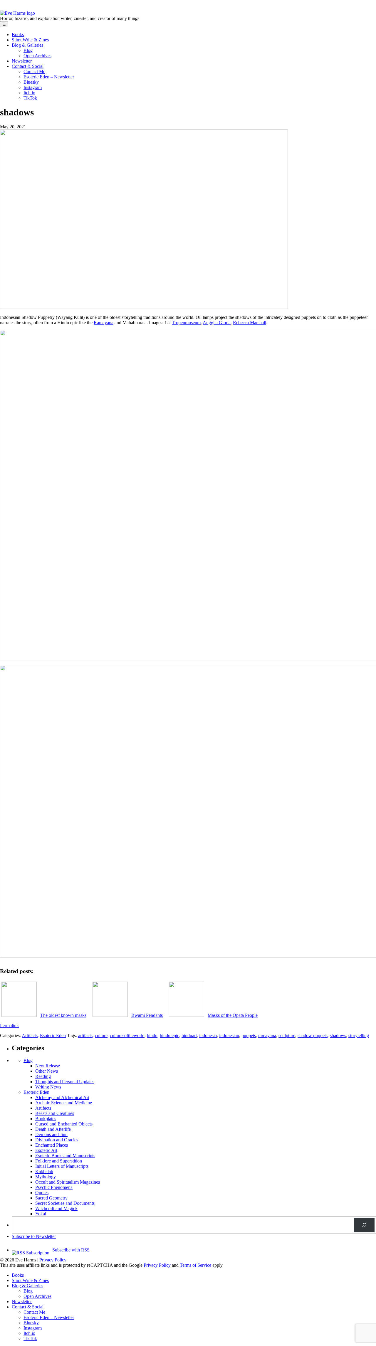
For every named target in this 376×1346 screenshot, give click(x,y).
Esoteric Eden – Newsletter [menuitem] (49, 1317)
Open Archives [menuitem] (37, 1296)
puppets (248, 1035)
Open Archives (37, 55)
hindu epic (169, 1035)
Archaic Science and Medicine (63, 1102)
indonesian (229, 1035)
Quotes (41, 1192)
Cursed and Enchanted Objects (64, 1123)
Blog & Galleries (27, 45)
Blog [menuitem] (28, 1290)
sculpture (286, 1035)
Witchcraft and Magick (56, 1208)
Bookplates (45, 1118)
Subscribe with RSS (71, 1249)
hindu (152, 1035)
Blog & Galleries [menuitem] (27, 1285)
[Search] (364, 1225)
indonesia (208, 1035)
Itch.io (29, 92)
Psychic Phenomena (54, 1187)
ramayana (267, 1035)
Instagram (33, 87)
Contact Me (34, 71)
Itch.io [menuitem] (29, 1333)
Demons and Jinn (51, 1134)
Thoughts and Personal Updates (64, 1081)
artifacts (85, 1035)
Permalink (9, 1025)
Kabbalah (44, 1171)
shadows (338, 1035)
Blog (28, 50)
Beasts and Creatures (54, 1113)
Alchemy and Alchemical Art (62, 1097)
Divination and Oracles (56, 1139)
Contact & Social (27, 66)
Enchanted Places (51, 1145)
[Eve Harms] (17, 13)
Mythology (45, 1176)
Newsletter (22, 60)
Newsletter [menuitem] (22, 1301)
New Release (47, 1065)
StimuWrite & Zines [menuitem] (30, 1280)
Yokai (40, 1213)
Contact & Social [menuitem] (27, 1306)
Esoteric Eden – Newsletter (49, 76)
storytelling (358, 1035)
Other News (46, 1071)
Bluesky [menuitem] (31, 1322)
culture (101, 1035)
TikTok (30, 97)
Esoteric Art (46, 1150)
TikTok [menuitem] (30, 1338)
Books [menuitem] (18, 1275)
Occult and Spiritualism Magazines (67, 1182)
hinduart (189, 1035)
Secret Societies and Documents (65, 1203)
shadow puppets (313, 1035)
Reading (43, 1076)
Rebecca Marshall (249, 322)
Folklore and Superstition (58, 1160)
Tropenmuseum (186, 322)
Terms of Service (195, 1265)
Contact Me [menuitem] (34, 1312)
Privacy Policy (52, 1259)
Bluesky (31, 82)
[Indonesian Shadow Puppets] (144, 307)
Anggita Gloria (217, 322)
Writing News (48, 1086)
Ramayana (103, 322)
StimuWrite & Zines (30, 39)
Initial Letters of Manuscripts (61, 1166)
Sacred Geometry (51, 1197)
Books (18, 34)
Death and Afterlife (53, 1129)
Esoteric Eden (53, 1035)
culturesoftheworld (127, 1035)
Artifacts (30, 1035)
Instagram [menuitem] (33, 1327)
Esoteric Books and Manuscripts (65, 1155)
